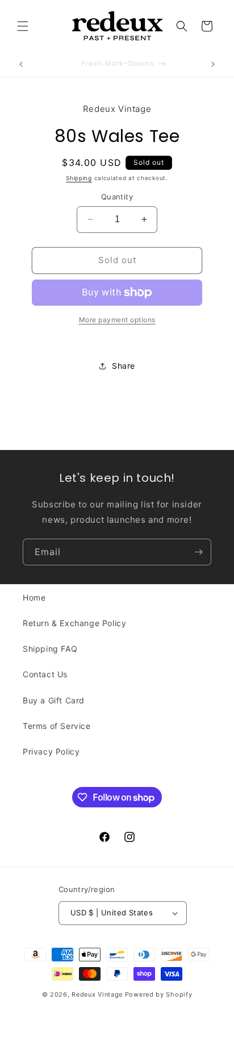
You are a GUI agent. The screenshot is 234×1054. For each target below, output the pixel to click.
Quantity (117, 196)
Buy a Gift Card (54, 700)
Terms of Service (57, 726)
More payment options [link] (117, 319)
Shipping (79, 177)
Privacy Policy (51, 751)
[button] (22, 26)
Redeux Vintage (97, 994)
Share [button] (123, 365)
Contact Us (45, 674)
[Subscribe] (198, 552)
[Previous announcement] (21, 64)
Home (34, 597)
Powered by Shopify (159, 994)
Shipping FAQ (50, 648)
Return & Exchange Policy (74, 623)
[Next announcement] (212, 64)
